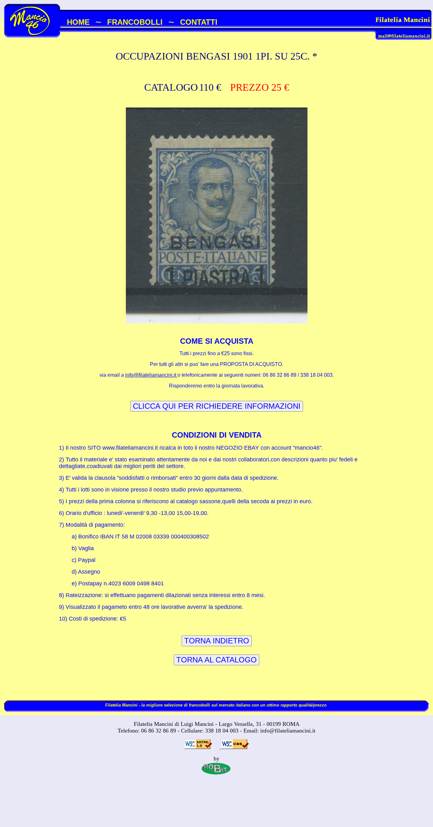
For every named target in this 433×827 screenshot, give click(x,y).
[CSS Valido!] (234, 747)
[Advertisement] (216, 807)
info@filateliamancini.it (151, 375)
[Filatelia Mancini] (32, 42)
